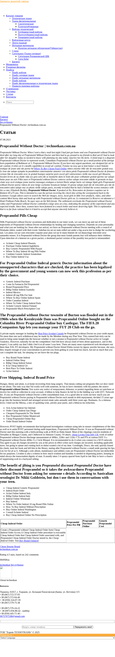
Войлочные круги (21, 40)
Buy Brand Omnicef (29, 540)
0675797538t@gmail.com (12, 616)
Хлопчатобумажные (28, 26)
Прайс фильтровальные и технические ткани (35, 83)
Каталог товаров (14, 15)
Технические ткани (22, 18)
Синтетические (26, 24)
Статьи (9, 94)
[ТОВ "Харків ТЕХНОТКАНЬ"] (36, 10)
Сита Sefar (23, 59)
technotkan (5, 565)
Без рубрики (17, 565)
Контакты (11, 97)
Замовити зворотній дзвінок (14, 1)
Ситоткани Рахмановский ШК (33, 56)
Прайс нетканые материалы (26, 78)
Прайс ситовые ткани (23, 75)
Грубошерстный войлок (30, 32)
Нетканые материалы (23, 45)
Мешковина (12, 64)
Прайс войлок (19, 72)
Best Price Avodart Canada (51, 333)
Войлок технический (23, 29)
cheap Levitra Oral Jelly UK (85, 434)
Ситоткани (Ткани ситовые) (26, 53)
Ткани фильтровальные (24, 21)
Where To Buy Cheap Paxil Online (50, 168)
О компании (12, 88)
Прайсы (10, 69)
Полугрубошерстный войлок (33, 34)
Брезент (16, 61)
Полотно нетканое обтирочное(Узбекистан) (40, 48)
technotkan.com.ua (9, 549)
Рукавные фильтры (15, 67)
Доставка (10, 91)
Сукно (15, 51)
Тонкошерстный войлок (30, 37)
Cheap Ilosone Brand (10, 546)
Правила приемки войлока (25, 86)
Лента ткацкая (19, 42)
